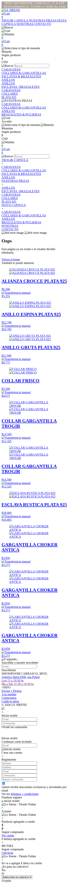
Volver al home (11, 259)
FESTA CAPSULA (14, 205)
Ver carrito (8, 835)
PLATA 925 (9, 97)
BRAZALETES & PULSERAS (21, 114)
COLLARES (10, 93)
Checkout (7, 852)
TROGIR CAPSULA (15, 20)
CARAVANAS (11, 69)
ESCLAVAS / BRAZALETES (20, 86)
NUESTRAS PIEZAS (43, 20)
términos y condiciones (25, 794)
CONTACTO (42, 24)
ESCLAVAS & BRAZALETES (21, 76)
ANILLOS (8, 80)
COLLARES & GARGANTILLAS (24, 73)
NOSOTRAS (25, 24)
